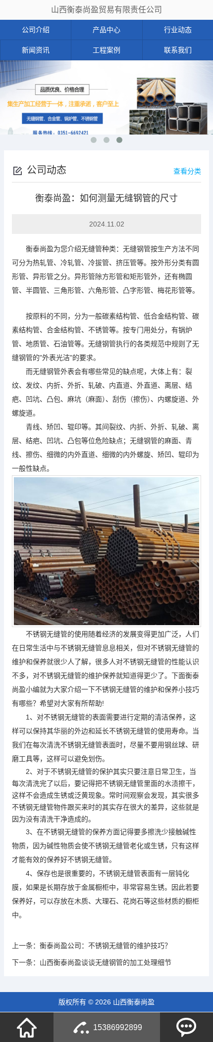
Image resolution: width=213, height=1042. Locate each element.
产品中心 (106, 30)
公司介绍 (36, 30)
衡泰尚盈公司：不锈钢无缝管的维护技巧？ (105, 946)
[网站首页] (27, 1027)
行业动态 (178, 30)
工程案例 (106, 50)
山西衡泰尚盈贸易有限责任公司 (106, 9)
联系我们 (178, 50)
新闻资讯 (36, 50)
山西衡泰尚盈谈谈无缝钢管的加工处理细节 (105, 962)
